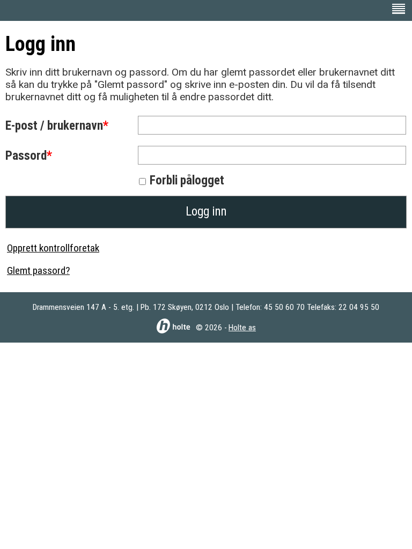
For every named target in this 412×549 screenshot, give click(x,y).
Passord (26, 156)
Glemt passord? (38, 270)
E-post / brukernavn (54, 125)
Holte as (242, 327)
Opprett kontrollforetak (53, 248)
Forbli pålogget (187, 180)
